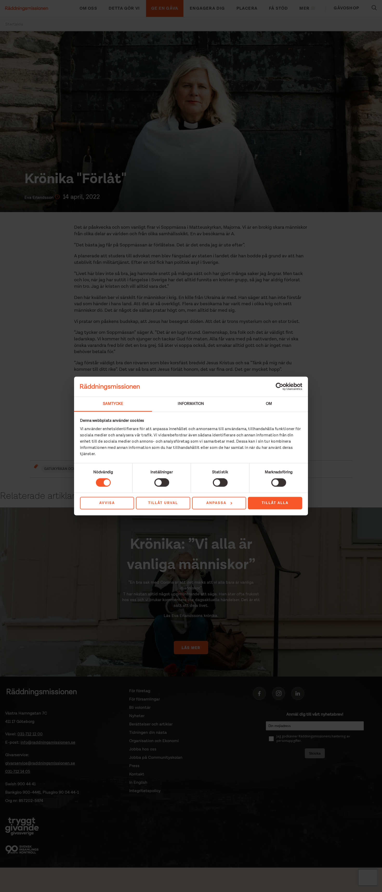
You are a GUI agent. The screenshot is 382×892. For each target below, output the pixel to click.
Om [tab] (269, 404)
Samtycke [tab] (113, 404)
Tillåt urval (163, 503)
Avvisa (107, 503)
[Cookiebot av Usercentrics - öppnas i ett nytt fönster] (279, 387)
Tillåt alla (275, 503)
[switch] (161, 483)
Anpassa (216, 503)
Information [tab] (191, 404)
